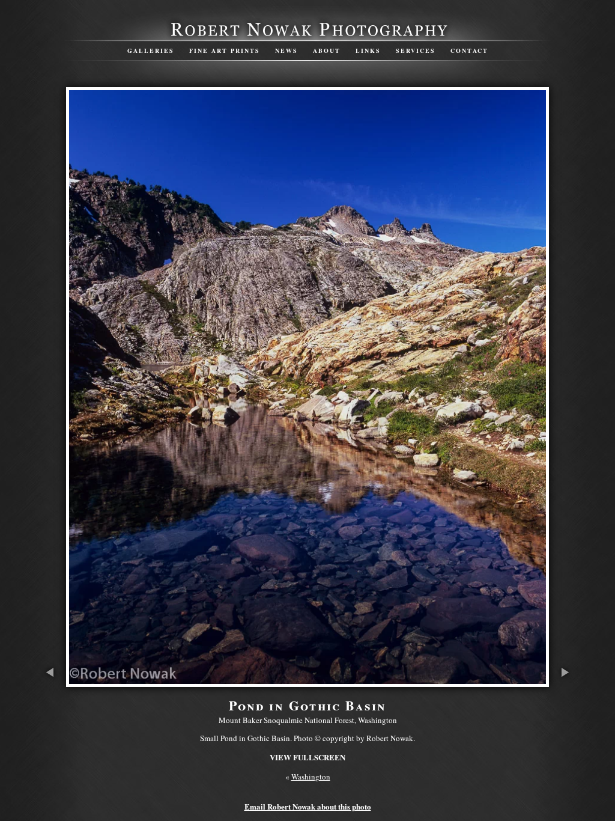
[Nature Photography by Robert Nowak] (307, 35)
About (327, 50)
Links (368, 50)
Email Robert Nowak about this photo (307, 806)
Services (415, 50)
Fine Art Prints (224, 50)
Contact (469, 50)
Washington (310, 776)
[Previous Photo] (51, 681)
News (286, 50)
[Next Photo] (564, 681)
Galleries (150, 50)
